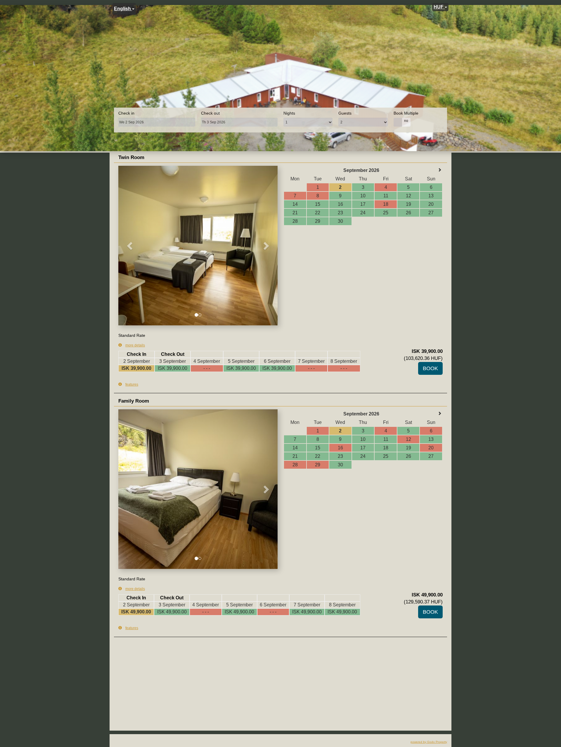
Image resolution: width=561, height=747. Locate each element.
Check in (126, 113)
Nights (289, 113)
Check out (210, 113)
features (131, 384)
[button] (130, 245)
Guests (345, 113)
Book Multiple (406, 113)
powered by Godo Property (429, 741)
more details (135, 345)
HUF (439, 6)
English (123, 8)
